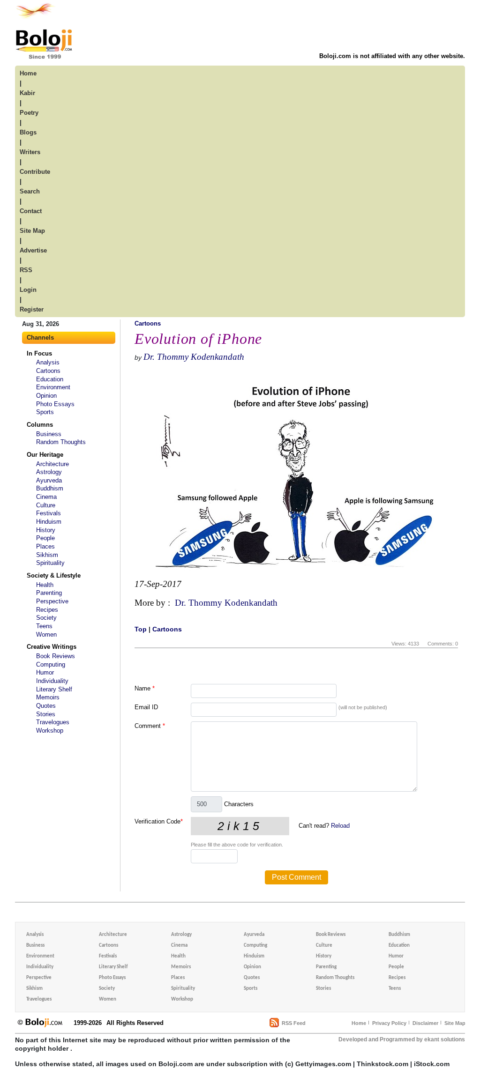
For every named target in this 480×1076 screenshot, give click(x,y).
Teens (44, 626)
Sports (45, 412)
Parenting (49, 592)
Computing (50, 664)
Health (44, 584)
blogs (28, 132)
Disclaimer (425, 1023)
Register (32, 309)
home (28, 73)
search (30, 191)
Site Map (454, 1023)
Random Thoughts (61, 441)
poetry (29, 112)
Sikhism (47, 554)
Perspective (52, 601)
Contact (31, 211)
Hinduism (48, 521)
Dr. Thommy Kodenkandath (193, 357)
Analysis (48, 362)
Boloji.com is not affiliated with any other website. (392, 55)
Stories (45, 714)
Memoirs (48, 697)
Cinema (46, 496)
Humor (45, 672)
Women (46, 634)
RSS (26, 270)
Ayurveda (49, 480)
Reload (340, 825)
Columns (40, 424)
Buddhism (49, 488)
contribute (35, 171)
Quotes (46, 705)
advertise (33, 250)
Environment (53, 387)
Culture (45, 505)
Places (45, 546)
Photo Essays (55, 404)
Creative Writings (51, 646)
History (45, 530)
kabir (27, 92)
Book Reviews (55, 656)
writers (30, 152)
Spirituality (50, 562)
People (45, 538)
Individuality (52, 680)
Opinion (46, 395)
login (28, 289)
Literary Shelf (54, 689)
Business (48, 434)
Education (49, 379)
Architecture (52, 464)
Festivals (48, 513)
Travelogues (52, 722)
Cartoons (48, 370)
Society (46, 617)
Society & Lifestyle (54, 575)
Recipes (47, 609)
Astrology (49, 471)
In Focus (39, 353)
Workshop (49, 730)
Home (359, 1023)
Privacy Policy (389, 1023)
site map (32, 230)
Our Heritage (45, 454)
